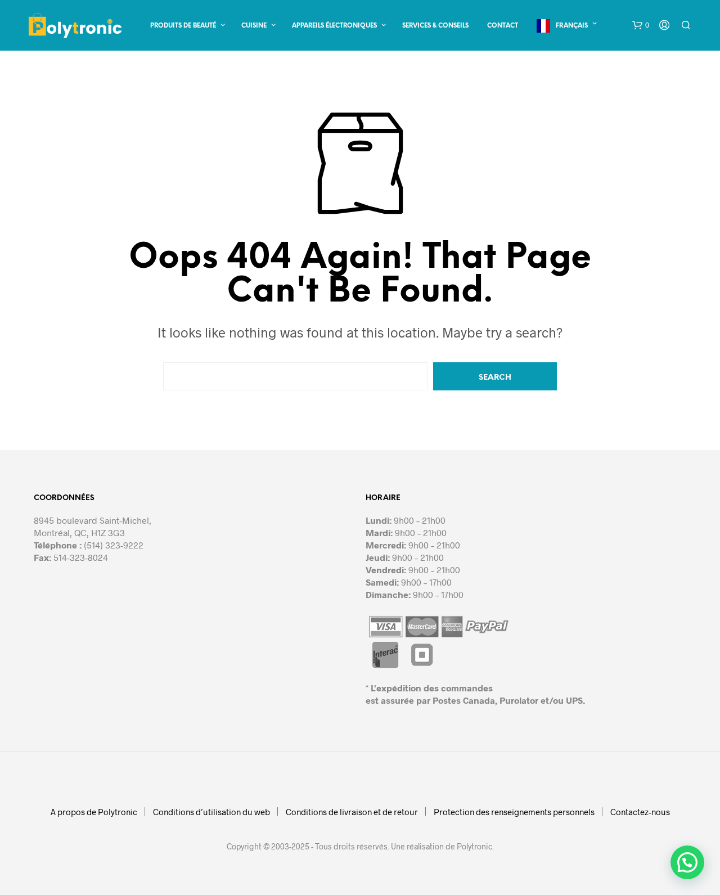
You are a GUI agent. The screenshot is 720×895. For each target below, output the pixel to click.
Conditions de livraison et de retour (352, 812)
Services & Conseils (435, 26)
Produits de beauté (183, 26)
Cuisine (254, 26)
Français (572, 26)
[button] (640, 25)
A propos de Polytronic (94, 812)
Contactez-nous (640, 812)
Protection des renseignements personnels (514, 812)
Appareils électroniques (334, 26)
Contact (502, 26)
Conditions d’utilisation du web (211, 812)
